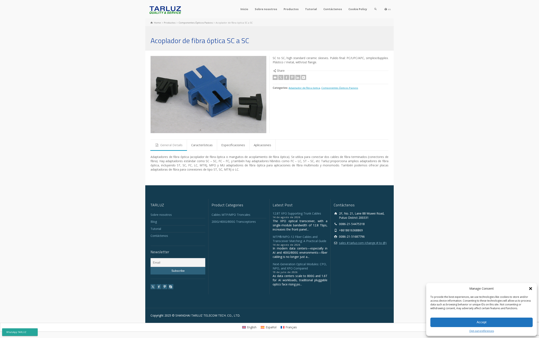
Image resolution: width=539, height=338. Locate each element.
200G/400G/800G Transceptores (234, 222)
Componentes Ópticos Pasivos (339, 87)
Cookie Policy (357, 9)
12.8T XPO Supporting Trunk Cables (297, 213)
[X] (280, 77)
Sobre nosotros (266, 9)
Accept (481, 322)
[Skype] (170, 286)
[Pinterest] (292, 77)
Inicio (244, 9)
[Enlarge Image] (208, 94)
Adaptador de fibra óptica (304, 87)
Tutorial (311, 9)
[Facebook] (286, 77)
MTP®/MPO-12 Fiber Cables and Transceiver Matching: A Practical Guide (299, 239)
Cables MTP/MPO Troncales (231, 215)
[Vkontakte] (303, 77)
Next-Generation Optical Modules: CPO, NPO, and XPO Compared (300, 266)
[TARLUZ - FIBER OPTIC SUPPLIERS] (165, 10)
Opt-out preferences (481, 331)
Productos (291, 9)
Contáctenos (332, 9)
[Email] (275, 77)
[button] (530, 288)
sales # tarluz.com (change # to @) (363, 243)
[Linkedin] (297, 77)
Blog (154, 222)
